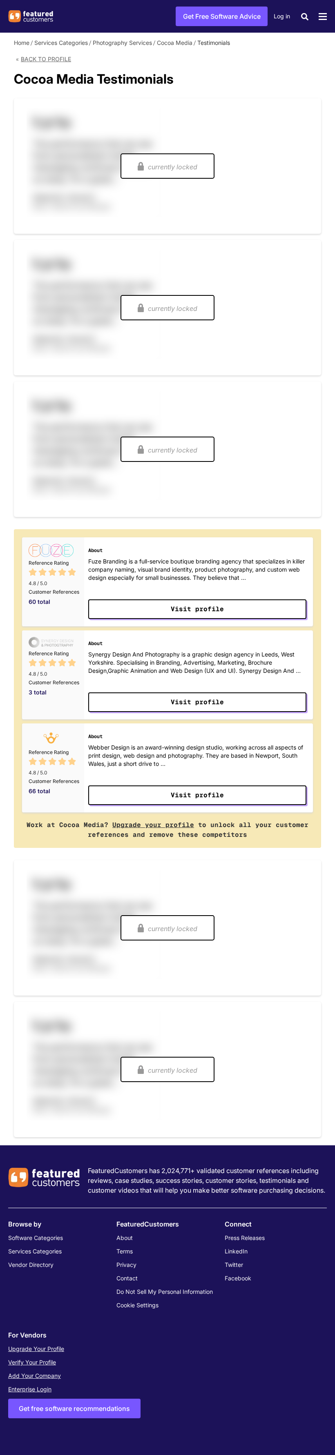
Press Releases (245, 1237)
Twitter (234, 1264)
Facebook (238, 1278)
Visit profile (197, 609)
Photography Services (122, 42)
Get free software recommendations (74, 1408)
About (124, 1237)
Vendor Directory (31, 1264)
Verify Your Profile (32, 1362)
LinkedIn (236, 1251)
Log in (282, 16)
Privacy (126, 1264)
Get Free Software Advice (222, 16)
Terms (124, 1251)
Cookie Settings (137, 1305)
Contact (127, 1278)
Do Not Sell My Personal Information (164, 1291)
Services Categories (61, 42)
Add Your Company (34, 1375)
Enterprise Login (29, 1389)
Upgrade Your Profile (36, 1348)
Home (21, 42)
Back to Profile (46, 58)
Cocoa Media (174, 42)
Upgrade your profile (153, 825)
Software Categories (35, 1237)
